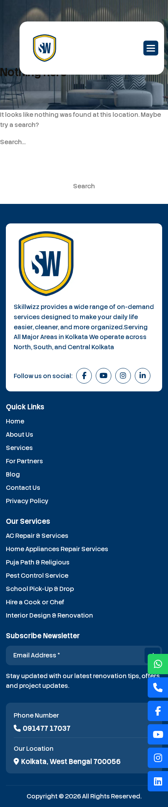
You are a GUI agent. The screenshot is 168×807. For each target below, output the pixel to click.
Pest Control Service (37, 575)
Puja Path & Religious (38, 562)
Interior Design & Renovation (49, 615)
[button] (150, 48)
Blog (13, 474)
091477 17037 (46, 728)
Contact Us (23, 488)
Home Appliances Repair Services (57, 549)
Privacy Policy (27, 501)
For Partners (24, 461)
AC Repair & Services (37, 536)
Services (19, 448)
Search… (13, 142)
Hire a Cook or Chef (35, 602)
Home (15, 421)
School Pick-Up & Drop (40, 589)
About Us (19, 434)
